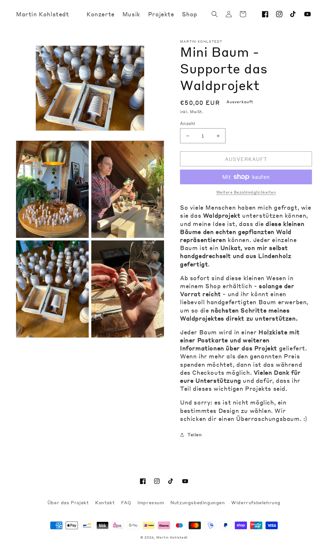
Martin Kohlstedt (172, 537)
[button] (215, 14)
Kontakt (105, 502)
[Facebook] (265, 14)
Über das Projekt (68, 502)
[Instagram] (279, 14)
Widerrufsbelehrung (256, 502)
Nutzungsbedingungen (198, 502)
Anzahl (187, 123)
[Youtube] (307, 14)
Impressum (151, 502)
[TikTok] (293, 14)
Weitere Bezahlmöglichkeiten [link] (246, 192)
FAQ (127, 502)
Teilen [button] (194, 434)
